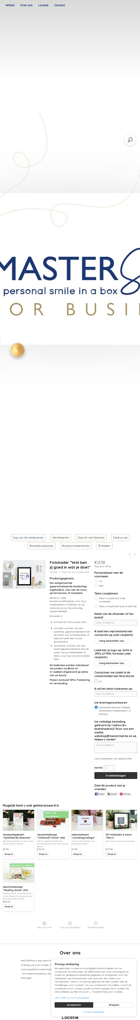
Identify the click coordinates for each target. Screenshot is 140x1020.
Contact (59, 5)
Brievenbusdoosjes (41, 546)
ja (100, 681)
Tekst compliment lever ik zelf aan (118, 606)
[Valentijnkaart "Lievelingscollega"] (87, 820)
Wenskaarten (60, 537)
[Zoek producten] (130, 140)
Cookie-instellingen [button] (93, 1011)
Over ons (26, 5)
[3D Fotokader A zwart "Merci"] (121, 820)
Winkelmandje (96, 927)
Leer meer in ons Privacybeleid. (72, 997)
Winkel (10, 5)
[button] (112, 641)
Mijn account (44, 927)
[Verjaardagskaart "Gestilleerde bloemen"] (18, 820)
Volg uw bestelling (70, 927)
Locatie (43, 5)
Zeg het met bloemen (91, 537)
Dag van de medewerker (28, 537)
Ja (100, 581)
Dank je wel (120, 537)
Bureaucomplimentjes (75, 546)
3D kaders (104, 546)
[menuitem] (130, 554)
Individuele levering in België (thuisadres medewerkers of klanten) (115, 711)
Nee (101, 585)
